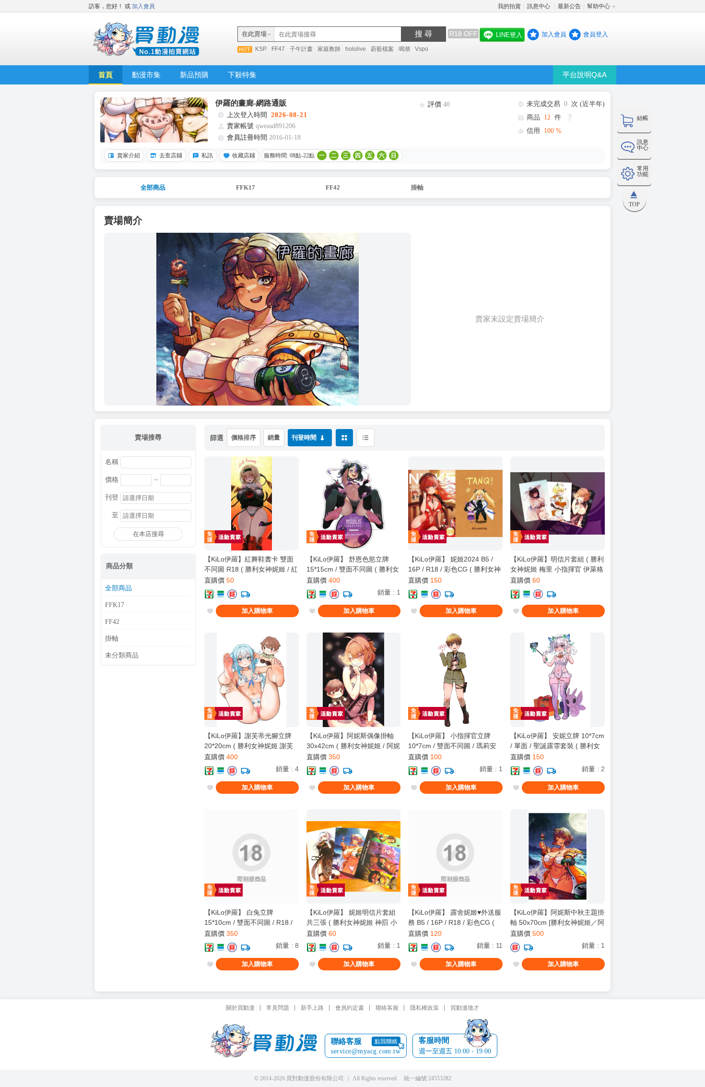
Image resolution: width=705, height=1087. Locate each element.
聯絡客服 (387, 1007)
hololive (355, 49)
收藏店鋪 (243, 155)
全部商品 (153, 187)
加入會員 (143, 6)
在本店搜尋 (148, 534)
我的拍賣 (509, 6)
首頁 (105, 75)
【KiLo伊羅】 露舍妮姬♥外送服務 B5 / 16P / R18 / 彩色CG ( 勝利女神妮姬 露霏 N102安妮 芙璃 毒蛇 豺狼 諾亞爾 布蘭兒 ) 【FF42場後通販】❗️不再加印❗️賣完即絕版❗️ (454, 917)
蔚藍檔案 (382, 49)
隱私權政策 (424, 1007)
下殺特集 (242, 75)
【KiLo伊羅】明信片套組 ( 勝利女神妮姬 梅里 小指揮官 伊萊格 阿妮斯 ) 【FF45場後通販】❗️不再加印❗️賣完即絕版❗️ (557, 564)
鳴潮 (404, 49)
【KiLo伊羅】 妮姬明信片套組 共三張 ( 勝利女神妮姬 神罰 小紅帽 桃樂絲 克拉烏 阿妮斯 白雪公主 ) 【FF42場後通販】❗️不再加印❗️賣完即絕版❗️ (352, 917)
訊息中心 (539, 6)
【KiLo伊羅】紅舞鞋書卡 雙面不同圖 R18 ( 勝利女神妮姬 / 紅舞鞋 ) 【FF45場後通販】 (251, 564)
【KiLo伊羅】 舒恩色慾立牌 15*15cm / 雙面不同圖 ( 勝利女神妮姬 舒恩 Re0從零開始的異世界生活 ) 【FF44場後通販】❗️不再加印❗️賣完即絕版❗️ (352, 564)
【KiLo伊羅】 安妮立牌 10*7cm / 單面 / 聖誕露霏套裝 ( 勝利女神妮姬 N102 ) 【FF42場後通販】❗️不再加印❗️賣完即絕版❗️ (557, 741)
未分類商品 (122, 655)
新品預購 (194, 75)
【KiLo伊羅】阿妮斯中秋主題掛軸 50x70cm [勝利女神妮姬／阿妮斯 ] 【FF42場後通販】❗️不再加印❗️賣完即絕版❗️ (557, 917)
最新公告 (569, 6)
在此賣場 (254, 33)
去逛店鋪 (170, 155)
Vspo (421, 49)
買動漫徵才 (464, 1007)
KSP (261, 49)
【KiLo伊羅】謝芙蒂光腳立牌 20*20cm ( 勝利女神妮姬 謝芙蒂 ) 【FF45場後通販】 (248, 741)
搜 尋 (423, 34)
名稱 (111, 462)
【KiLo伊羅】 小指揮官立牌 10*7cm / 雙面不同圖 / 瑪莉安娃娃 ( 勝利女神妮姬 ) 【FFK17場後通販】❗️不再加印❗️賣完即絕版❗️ (455, 741)
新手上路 (312, 1007)
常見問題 (277, 1007)
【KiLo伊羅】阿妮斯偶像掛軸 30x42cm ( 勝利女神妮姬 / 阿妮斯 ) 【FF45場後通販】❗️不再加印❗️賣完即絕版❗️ (353, 741)
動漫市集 (146, 75)
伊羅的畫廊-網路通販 (251, 103)
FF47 (278, 49)
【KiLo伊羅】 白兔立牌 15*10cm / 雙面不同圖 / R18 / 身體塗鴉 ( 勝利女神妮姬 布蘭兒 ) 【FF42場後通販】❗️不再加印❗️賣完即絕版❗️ (249, 917)
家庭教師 (329, 49)
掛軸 (417, 187)
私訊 (207, 155)
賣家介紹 (128, 155)
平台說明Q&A (585, 75)
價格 (111, 480)
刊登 (111, 497)
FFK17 (245, 187)
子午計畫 (301, 49)
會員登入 (595, 34)
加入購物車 (257, 610)
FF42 (333, 187)
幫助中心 (598, 6)
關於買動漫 (240, 1007)
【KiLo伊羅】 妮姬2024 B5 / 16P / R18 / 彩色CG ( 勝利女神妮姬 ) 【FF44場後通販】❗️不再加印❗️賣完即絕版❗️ (454, 564)
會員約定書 (349, 1007)
